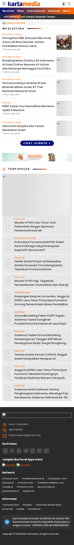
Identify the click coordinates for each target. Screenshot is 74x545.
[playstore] (24, 465)
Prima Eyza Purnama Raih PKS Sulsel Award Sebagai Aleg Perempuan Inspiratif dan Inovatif (39, 246)
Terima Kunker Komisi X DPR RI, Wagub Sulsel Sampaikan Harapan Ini (40, 356)
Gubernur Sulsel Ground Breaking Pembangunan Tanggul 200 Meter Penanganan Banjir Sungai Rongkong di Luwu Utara (41, 341)
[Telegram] (26, 451)
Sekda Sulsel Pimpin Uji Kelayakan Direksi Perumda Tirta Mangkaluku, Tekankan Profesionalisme (38, 265)
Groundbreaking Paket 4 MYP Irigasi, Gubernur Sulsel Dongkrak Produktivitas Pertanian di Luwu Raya (40, 319)
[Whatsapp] (19, 451)
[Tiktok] (46, 451)
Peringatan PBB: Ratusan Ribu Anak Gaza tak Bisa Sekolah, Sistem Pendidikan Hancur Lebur (26, 42)
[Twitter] (12, 451)
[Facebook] (5, 451)
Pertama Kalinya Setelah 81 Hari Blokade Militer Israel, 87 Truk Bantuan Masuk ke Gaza (24, 87)
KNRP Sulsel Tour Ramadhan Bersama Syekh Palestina (28, 108)
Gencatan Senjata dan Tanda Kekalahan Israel (23, 128)
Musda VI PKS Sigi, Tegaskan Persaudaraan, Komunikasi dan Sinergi (41, 283)
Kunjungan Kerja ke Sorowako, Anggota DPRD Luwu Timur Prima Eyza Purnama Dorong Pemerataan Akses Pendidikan (41, 300)
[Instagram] (33, 451)
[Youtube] (39, 451)
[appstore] (9, 465)
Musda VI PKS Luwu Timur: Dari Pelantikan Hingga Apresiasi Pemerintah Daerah (35, 226)
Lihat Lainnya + (37, 143)
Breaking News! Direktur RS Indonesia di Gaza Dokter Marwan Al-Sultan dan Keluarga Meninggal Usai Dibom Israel (28, 66)
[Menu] (4, 4)
